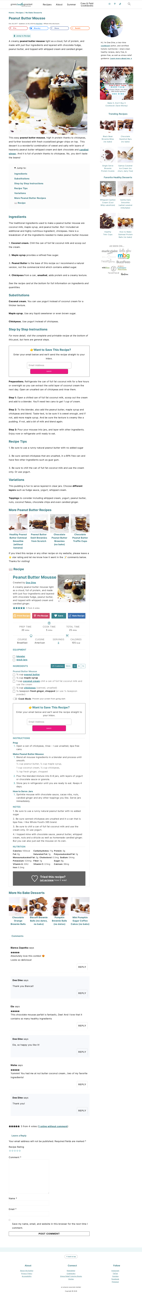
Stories (71, 1279)
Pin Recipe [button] (42, 616)
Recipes (47, 4)
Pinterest (115, 1282)
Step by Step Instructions (28, 183)
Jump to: (21, 168)
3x (83, 666)
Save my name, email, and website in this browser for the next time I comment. (50, 1226)
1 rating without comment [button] (52, 1126)
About (59, 4)
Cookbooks (71, 1273)
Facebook (115, 1279)
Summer (71, 4)
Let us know (47, 880)
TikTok (115, 1273)
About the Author (26, 1271)
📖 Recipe (20, 203)
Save (60, 616)
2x (79, 666)
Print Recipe (23, 616)
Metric (68, 666)
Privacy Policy (26, 1273)
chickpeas (30, 687)
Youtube (115, 1276)
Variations (20, 193)
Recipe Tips (21, 188)
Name (13, 1198)
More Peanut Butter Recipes (30, 198)
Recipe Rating (16, 1147)
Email (13, 1209)
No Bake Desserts (34, 13)
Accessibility (27, 1276)
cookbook (105, 46)
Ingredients (20, 173)
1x (75, 666)
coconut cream (31, 681)
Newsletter (71, 1271)
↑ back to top (71, 1256)
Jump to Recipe (23, 36)
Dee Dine (31, 582)
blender (20, 656)
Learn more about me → (121, 58)
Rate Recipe (78, 616)
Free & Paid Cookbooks (87, 4)
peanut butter (32, 674)
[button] (14, 608)
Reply (82, 967)
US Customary (58, 666)
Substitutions (22, 178)
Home (11, 13)
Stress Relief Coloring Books (71, 1276)
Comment (15, 1157)
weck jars (21, 659)
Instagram (115, 1271)
